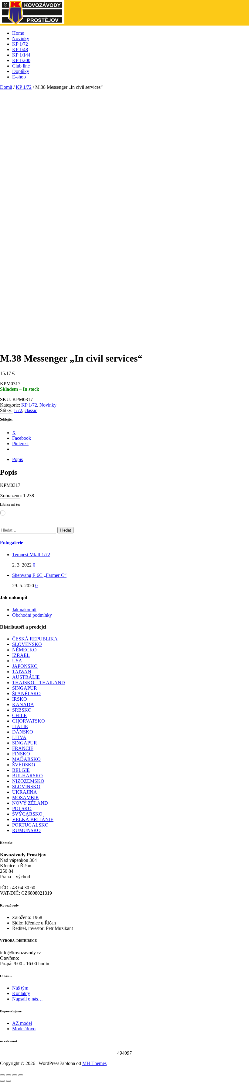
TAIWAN (21, 671)
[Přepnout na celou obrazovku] (8, 1075)
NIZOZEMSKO (28, 781)
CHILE (19, 715)
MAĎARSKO (26, 759)
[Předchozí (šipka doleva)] (2, 1081)
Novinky (20, 38)
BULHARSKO (27, 775)
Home (18, 33)
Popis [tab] (17, 459)
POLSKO (22, 808)
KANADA (23, 704)
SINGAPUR (24, 688)
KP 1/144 (21, 54)
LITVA (19, 737)
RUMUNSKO (26, 830)
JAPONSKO (25, 666)
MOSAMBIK (25, 797)
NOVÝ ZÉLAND (30, 803)
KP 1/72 (20, 44)
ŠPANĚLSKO (26, 693)
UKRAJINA (24, 792)
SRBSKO (22, 710)
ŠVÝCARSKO (27, 814)
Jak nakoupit (24, 609)
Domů (6, 87)
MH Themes (94, 1063)
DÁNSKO (22, 731)
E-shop (19, 76)
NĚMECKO (24, 649)
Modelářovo (24, 1028)
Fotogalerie (11, 542)
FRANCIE (22, 748)
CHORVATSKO (28, 720)
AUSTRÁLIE (26, 677)
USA (17, 660)
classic (31, 410)
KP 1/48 (20, 49)
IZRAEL (21, 655)
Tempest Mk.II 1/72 (31, 554)
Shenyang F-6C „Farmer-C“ (39, 575)
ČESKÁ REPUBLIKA (35, 638)
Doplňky (20, 71)
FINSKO (21, 753)
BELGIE (21, 770)
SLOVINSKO (26, 786)
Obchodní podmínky (32, 615)
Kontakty (21, 993)
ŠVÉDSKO (23, 764)
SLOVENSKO (27, 644)
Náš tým (20, 987)
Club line (21, 65)
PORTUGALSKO (30, 824)
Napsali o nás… (27, 998)
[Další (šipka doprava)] (8, 1081)
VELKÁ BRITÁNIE (32, 819)
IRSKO (19, 699)
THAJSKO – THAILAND (38, 682)
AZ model (22, 1023)
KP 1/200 (21, 60)
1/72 (18, 410)
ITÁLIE (20, 726)
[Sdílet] (14, 1075)
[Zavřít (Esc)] (20, 1075)
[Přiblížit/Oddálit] (2, 1075)
